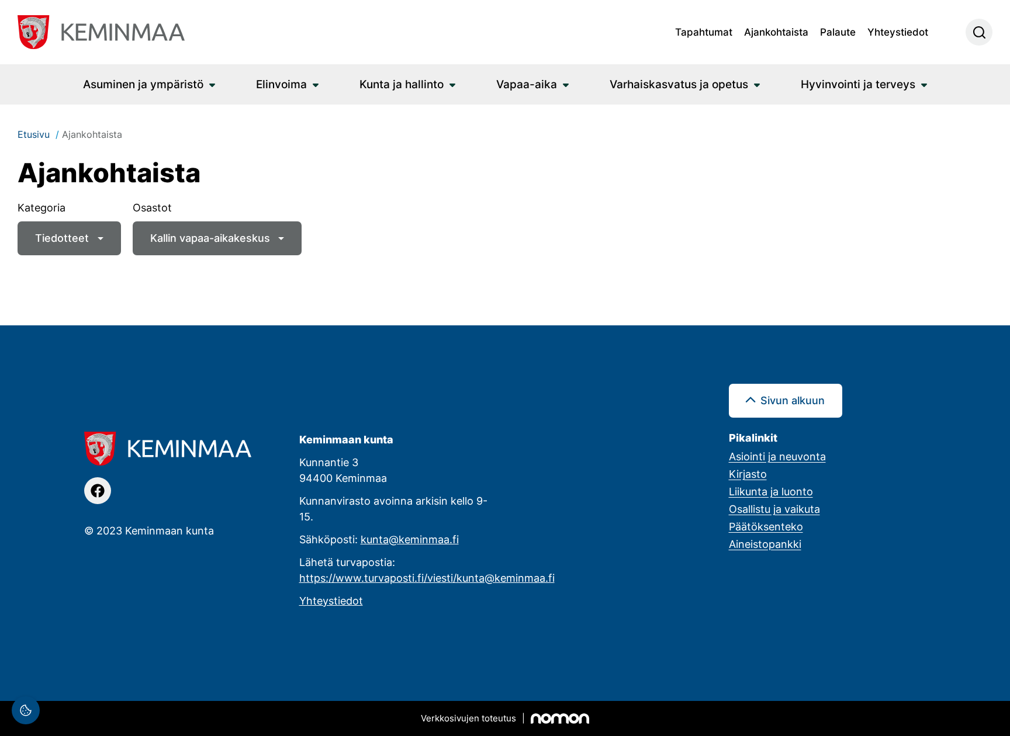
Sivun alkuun (792, 400)
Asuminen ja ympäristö (143, 84)
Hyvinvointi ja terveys (858, 84)
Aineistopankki (765, 544)
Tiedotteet (62, 237)
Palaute (838, 32)
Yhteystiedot (897, 32)
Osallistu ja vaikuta (774, 509)
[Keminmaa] (101, 32)
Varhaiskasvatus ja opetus (679, 84)
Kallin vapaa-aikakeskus (210, 237)
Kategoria (41, 207)
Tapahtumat (703, 32)
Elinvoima (281, 84)
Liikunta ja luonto (771, 491)
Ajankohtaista (776, 32)
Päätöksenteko (766, 526)
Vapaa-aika (526, 84)
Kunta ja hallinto (401, 84)
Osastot (152, 207)
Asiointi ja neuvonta (777, 456)
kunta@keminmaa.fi (410, 539)
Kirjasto (748, 473)
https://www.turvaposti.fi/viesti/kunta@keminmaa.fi (427, 577)
